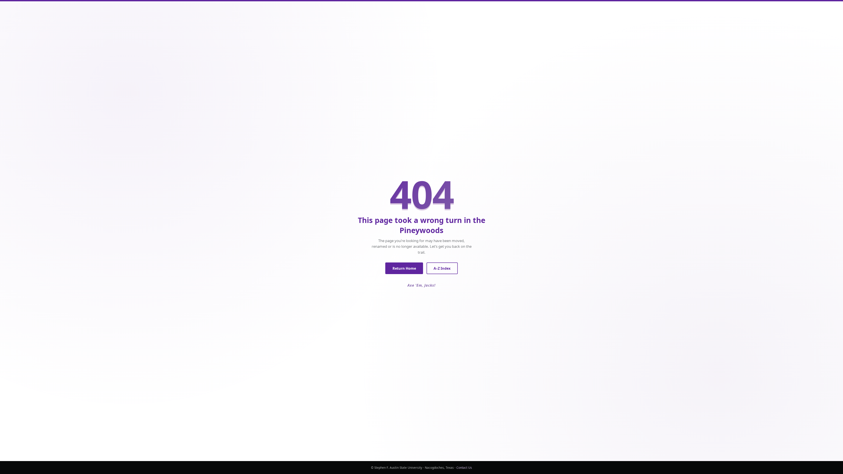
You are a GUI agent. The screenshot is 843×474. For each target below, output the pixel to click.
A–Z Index (442, 268)
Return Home (404, 268)
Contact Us (464, 467)
